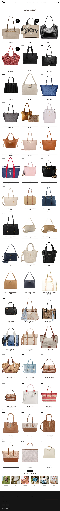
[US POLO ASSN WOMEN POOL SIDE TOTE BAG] (11, 168)
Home (2, 6)
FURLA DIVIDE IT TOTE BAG (30, 406)
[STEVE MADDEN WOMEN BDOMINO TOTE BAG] (49, 280)
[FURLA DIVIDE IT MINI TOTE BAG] (30, 365)
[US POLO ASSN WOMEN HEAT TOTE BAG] (30, 168)
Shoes (27, 2)
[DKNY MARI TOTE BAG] (49, 27)
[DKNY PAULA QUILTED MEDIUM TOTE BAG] (11, 55)
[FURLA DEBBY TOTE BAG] (49, 394)
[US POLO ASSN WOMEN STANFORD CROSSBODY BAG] (49, 224)
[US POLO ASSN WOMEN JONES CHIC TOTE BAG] (11, 140)
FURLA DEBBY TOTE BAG (49, 406)
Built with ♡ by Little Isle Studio (6, 508)
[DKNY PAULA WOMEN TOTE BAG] (11, 365)
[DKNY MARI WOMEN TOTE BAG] (49, 337)
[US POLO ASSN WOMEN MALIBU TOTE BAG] (30, 112)
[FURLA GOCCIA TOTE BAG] (11, 423)
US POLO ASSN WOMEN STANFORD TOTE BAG (30, 236)
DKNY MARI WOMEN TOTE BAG (49, 349)
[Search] (56, 3)
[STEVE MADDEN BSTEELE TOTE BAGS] (49, 55)
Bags (30, 2)
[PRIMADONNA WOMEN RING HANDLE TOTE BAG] (49, 452)
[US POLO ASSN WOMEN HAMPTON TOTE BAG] (49, 84)
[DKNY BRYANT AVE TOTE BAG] (11, 27)
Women (17, 2)
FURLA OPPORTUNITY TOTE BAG (30, 464)
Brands (44, 2)
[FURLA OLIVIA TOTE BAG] (30, 423)
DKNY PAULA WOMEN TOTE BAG (10, 377)
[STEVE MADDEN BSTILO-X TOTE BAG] (30, 55)
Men (21, 2)
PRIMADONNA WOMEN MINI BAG (10, 321)
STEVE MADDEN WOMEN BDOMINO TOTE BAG (49, 292)
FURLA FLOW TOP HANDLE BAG (49, 377)
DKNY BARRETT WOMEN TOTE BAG (11, 349)
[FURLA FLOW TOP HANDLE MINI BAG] (11, 394)
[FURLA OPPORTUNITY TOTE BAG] (30, 452)
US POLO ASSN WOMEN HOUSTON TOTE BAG (30, 208)
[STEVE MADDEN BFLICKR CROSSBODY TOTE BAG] (11, 84)
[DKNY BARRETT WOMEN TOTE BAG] (11, 337)
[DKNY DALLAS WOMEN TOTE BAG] (30, 309)
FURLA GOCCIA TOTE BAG (10, 435)
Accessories (39, 2)
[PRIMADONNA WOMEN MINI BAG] (11, 309)
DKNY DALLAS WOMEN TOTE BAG (30, 321)
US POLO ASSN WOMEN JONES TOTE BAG (10, 208)
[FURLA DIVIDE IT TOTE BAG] (30, 394)
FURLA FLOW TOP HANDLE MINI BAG (11, 406)
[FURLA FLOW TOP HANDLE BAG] (49, 365)
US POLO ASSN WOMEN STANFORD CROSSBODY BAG (49, 236)
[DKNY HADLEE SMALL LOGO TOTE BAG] (30, 27)
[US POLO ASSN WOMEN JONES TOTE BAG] (11, 196)
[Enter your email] (57, 499)
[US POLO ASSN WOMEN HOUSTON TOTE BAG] (30, 196)
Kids (23, 2)
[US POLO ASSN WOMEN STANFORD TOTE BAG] (30, 84)
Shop (14, 2)
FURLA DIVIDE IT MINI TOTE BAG (30, 377)
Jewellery (34, 2)
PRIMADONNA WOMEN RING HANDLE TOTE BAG (49, 464)
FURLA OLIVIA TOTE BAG (30, 435)
